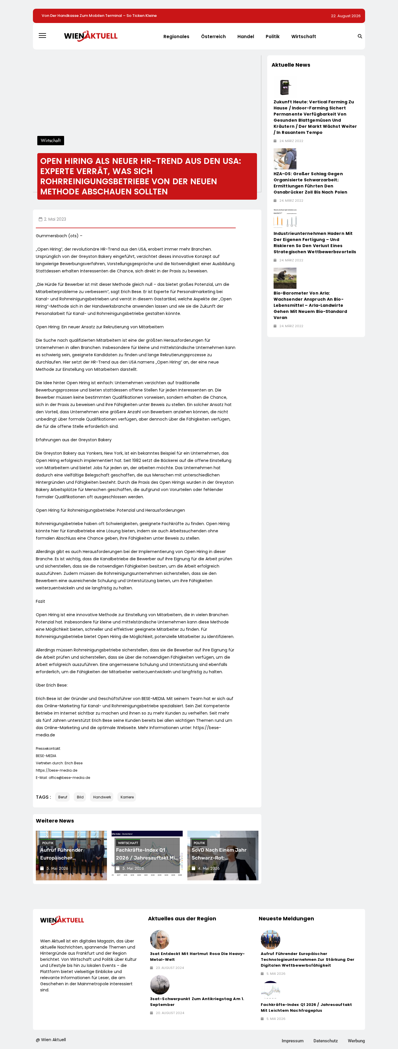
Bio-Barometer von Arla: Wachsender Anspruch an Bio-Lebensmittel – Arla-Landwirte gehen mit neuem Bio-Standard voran (310, 305)
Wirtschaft (303, 36)
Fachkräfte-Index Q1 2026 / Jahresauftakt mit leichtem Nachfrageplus (146, 858)
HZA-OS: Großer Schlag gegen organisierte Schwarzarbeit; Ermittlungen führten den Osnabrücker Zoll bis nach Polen (310, 183)
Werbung (356, 1040)
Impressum (293, 1040)
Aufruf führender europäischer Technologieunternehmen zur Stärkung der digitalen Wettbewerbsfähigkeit (307, 959)
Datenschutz (326, 1040)
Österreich (213, 36)
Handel (245, 36)
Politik (273, 36)
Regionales (176, 36)
